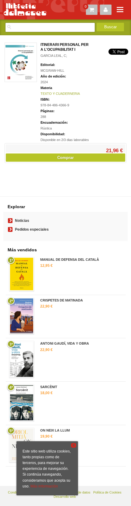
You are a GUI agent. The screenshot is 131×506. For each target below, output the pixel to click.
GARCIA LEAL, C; (54, 55)
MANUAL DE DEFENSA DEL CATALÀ (69, 259)
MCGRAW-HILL (52, 70)
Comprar (65, 157)
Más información (44, 486)
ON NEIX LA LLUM (55, 430)
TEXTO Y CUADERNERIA (60, 93)
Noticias (22, 221)
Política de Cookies (107, 492)
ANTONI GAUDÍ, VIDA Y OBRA (64, 343)
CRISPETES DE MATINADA (61, 300)
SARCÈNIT (48, 387)
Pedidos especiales (32, 229)
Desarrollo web (65, 496)
